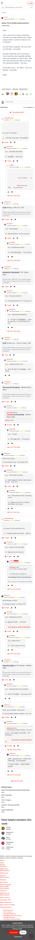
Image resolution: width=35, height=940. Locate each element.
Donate (2, 863)
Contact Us (3, 875)
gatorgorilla (9, 146)
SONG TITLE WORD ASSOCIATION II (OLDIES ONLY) (15, 790)
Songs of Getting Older (7, 810)
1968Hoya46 (9, 847)
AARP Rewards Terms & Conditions (12, 915)
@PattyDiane (12, 567)
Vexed (7, 837)
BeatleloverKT (9, 832)
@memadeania (10, 412)
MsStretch (9, 406)
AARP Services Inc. (5, 893)
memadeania (7, 202)
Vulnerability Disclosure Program (11, 919)
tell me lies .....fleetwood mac (20, 89)
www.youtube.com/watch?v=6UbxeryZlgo (19, 627)
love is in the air (6, 89)
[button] (2, 3)
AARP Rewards (4, 869)
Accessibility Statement (9, 913)
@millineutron (10, 728)
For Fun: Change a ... (6, 800)
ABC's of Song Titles (6, 795)
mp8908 (11, 165)
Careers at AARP (4, 886)
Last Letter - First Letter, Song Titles (10, 805)
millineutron (7, 453)
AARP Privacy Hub (8, 910)
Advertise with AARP (5, 884)
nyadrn (6, 17)
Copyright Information (9, 917)
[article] (17, 130)
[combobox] (17, 7)
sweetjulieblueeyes (9, 118)
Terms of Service (7, 912)
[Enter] (3, 7)
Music (4, 12)
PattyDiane (9, 223)
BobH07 (8, 827)
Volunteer (2, 864)
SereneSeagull (9, 842)
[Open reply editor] (17, 102)
